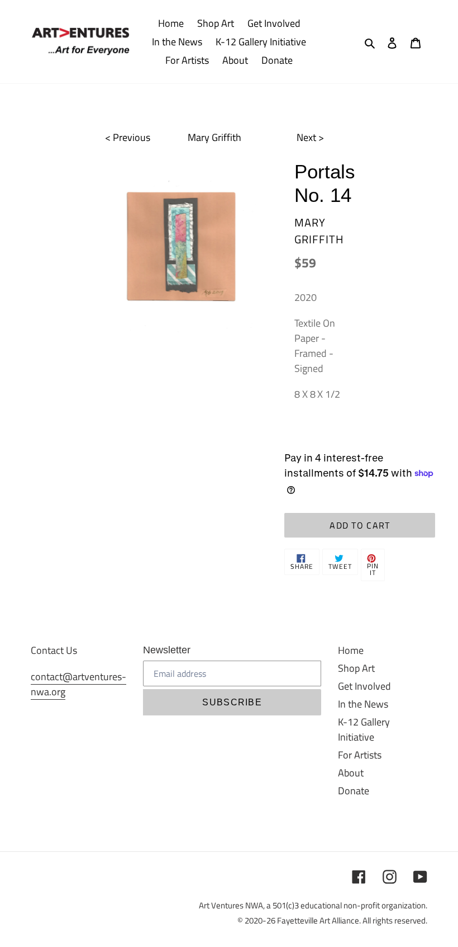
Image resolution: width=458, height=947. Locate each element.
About (351, 772)
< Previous (127, 137)
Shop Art (356, 668)
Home (351, 650)
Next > (310, 137)
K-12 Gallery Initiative (364, 729)
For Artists (359, 754)
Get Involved (364, 686)
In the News (363, 704)
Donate (353, 790)
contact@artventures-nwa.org (78, 684)
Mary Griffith (214, 137)
